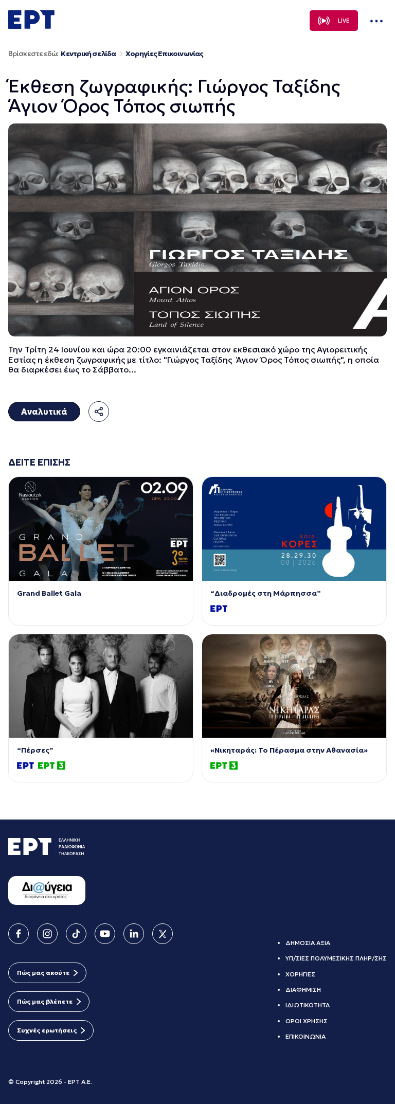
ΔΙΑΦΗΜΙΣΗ (303, 989)
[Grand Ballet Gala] (101, 528)
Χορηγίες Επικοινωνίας (164, 53)
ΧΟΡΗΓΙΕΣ (300, 974)
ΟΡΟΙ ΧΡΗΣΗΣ (306, 1021)
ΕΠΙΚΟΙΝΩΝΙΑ (305, 1036)
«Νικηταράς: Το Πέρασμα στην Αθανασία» (289, 750)
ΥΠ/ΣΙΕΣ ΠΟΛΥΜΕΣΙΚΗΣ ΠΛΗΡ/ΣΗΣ (336, 958)
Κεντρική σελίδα (88, 53)
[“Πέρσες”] (101, 686)
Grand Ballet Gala (49, 593)
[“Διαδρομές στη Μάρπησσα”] (294, 528)
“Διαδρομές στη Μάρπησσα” (265, 593)
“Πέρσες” (35, 750)
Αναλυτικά (44, 411)
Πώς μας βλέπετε (45, 1001)
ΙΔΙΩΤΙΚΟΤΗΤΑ (307, 1005)
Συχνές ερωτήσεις (47, 1030)
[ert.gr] (31, 26)
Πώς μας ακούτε (43, 972)
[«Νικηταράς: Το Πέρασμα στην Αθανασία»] (294, 686)
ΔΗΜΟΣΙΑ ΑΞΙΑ (307, 943)
